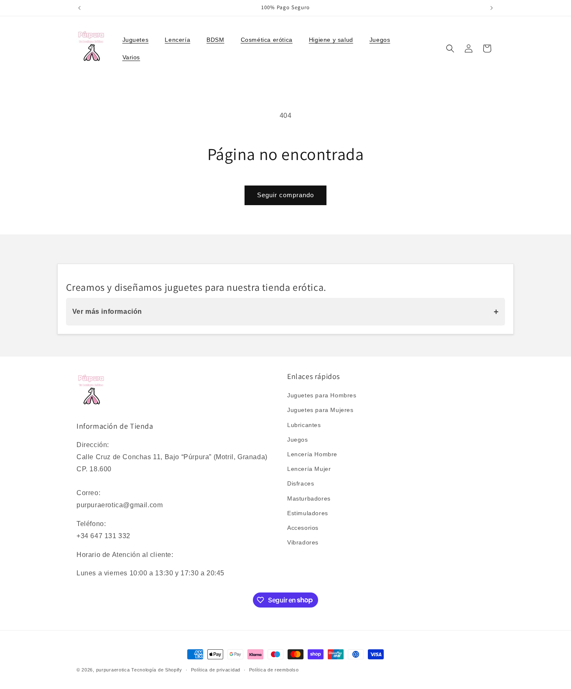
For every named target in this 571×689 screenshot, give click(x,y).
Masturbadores (309, 498)
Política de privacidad (215, 669)
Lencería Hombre (312, 454)
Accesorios (303, 527)
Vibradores (303, 542)
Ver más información (285, 311)
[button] (138, 39)
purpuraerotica (113, 669)
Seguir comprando (285, 194)
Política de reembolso (274, 669)
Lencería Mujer (309, 469)
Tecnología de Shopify (156, 669)
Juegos (297, 439)
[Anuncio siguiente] (491, 8)
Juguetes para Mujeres (320, 410)
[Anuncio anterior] (79, 8)
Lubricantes (304, 425)
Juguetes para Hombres (322, 395)
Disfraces (300, 484)
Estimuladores (307, 513)
